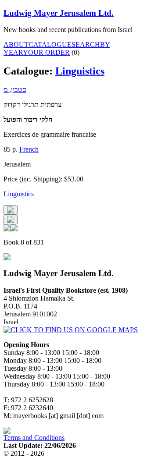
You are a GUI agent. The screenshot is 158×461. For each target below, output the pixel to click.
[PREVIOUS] (7, 229)
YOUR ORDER (46, 52)
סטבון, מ (15, 89)
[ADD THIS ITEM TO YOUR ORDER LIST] (11, 219)
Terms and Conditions (34, 437)
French (29, 149)
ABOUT (16, 44)
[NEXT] (14, 229)
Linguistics (79, 71)
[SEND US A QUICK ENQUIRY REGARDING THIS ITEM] (11, 210)
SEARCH (86, 44)
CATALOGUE (50, 44)
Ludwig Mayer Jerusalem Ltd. (59, 13)
